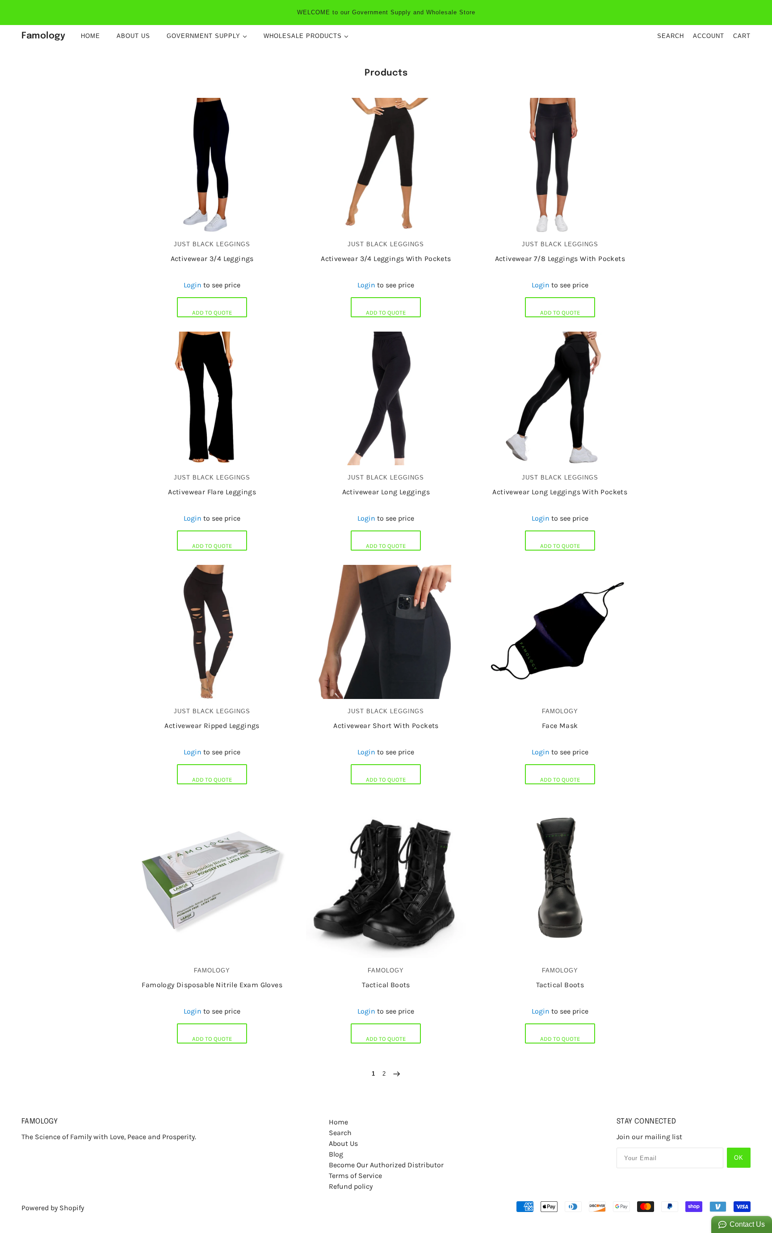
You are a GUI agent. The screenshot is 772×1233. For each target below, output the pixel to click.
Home (338, 1122)
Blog (336, 1154)
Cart (742, 36)
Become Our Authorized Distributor (386, 1165)
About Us (343, 1143)
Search (670, 36)
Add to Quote (212, 312)
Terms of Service (355, 1175)
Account (708, 36)
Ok (738, 1157)
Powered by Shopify (52, 1208)
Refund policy (351, 1186)
